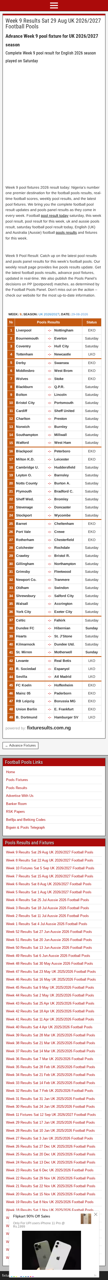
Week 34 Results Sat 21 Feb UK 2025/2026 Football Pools (50, 1075)
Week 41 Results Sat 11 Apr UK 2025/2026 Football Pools (50, 1019)
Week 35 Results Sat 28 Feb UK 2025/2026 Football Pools (50, 1067)
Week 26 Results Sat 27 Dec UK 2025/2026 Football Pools (50, 1146)
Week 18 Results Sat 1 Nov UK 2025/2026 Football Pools (50, 1210)
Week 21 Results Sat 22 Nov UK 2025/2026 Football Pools (50, 1186)
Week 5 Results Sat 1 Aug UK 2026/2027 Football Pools (48, 892)
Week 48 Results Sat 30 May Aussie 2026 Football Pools (49, 963)
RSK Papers (15, 812)
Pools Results (16, 788)
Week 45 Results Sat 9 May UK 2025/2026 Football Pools (50, 987)
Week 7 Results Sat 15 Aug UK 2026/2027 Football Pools (49, 876)
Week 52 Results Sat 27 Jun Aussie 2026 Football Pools (49, 932)
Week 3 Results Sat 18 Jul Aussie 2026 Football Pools (47, 908)
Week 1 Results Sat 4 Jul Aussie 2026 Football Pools (46, 924)
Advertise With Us (20, 796)
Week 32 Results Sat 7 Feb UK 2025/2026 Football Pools (49, 1091)
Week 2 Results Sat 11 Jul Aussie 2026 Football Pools (47, 916)
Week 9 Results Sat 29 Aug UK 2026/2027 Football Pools (53, 23)
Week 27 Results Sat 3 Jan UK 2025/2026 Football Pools (49, 1138)
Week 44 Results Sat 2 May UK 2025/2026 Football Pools (50, 995)
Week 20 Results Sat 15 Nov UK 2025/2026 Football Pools (50, 1194)
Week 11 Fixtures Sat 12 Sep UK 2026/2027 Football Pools (51, 1115)
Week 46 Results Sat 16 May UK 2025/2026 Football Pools (51, 979)
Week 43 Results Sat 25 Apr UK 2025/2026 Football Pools (50, 1003)
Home (10, 772)
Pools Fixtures (17, 780)
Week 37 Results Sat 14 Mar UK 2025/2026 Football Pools (50, 1051)
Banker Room (16, 804)
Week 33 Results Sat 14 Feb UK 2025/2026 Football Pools (50, 1083)
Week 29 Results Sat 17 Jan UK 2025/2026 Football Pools (50, 1122)
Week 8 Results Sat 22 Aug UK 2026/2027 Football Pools (49, 860)
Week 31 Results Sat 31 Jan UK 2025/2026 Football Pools (50, 1099)
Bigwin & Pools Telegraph (25, 827)
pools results (66, 232)
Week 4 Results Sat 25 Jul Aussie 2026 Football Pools (47, 900)
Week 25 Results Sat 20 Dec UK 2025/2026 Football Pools (50, 1154)
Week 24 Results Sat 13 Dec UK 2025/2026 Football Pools (50, 1162)
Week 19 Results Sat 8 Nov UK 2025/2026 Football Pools (50, 1202)
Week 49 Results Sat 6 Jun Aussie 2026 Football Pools (48, 956)
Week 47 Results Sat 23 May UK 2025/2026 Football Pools (51, 972)
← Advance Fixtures (20, 745)
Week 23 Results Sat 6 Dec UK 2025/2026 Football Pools (50, 1170)
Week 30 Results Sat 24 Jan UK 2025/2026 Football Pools (50, 1107)
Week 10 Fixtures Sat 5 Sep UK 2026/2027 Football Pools (50, 868)
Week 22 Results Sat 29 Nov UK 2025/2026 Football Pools (50, 1178)
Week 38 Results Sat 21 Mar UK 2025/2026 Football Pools (50, 1043)
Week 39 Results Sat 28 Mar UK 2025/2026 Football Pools (50, 1035)
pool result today (54, 215)
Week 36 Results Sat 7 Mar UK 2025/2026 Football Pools (49, 1059)
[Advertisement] (54, 128)
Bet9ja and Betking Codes (26, 820)
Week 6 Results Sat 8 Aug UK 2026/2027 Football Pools (48, 884)
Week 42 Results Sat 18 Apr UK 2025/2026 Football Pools (50, 1011)
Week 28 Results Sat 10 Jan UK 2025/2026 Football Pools (50, 1131)
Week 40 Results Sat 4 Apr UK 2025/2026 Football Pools (49, 1027)
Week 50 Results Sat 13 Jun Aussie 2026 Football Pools (49, 948)
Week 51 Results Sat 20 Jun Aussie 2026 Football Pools (49, 940)
